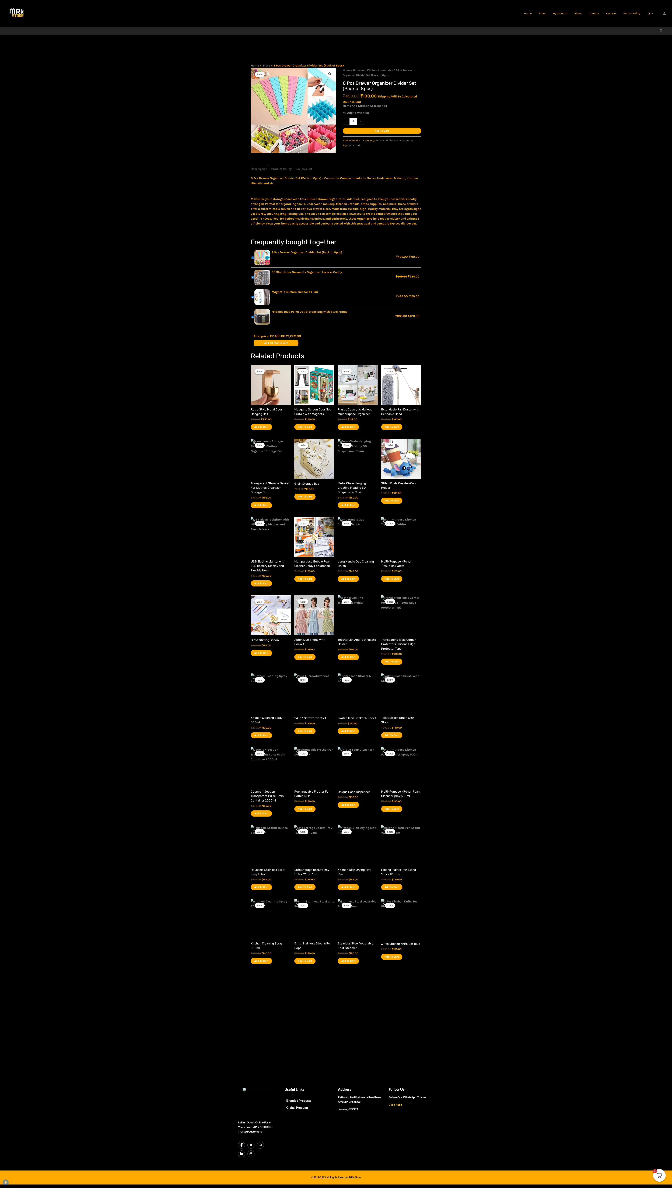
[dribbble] (260, 1145)
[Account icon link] (664, 13)
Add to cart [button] (261, 426)
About (578, 13)
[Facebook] (241, 1145)
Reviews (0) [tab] (303, 169)
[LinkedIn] (241, 1153)
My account (559, 13)
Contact (594, 13)
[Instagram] (250, 1153)
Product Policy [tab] (281, 169)
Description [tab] (259, 169)
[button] (661, 30)
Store (542, 13)
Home (528, 13)
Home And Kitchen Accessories (373, 70)
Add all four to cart (276, 343)
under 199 (354, 145)
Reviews (611, 13)
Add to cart (382, 130)
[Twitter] (250, 1145)
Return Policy (631, 13)
